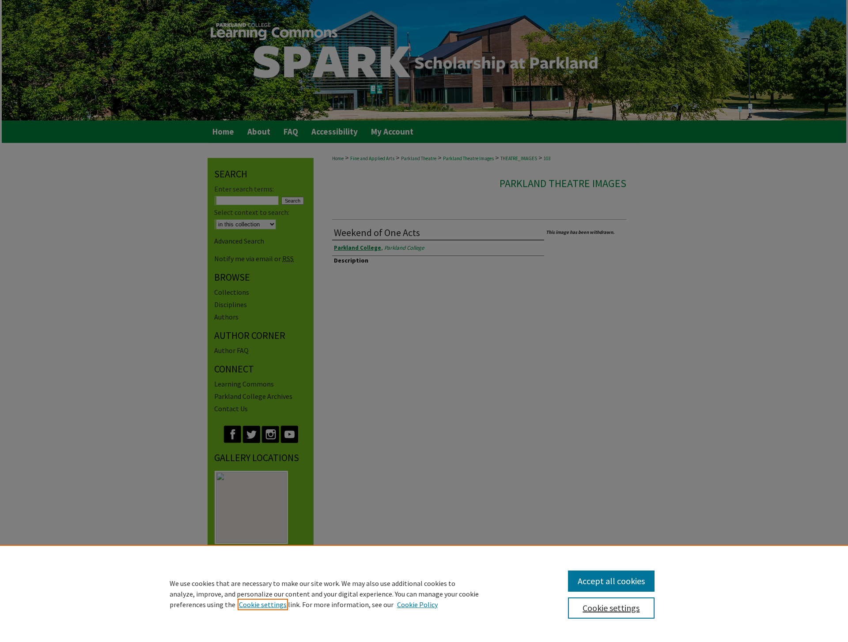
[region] (424, 593)
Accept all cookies (611, 580)
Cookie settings (263, 604)
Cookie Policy (417, 604)
